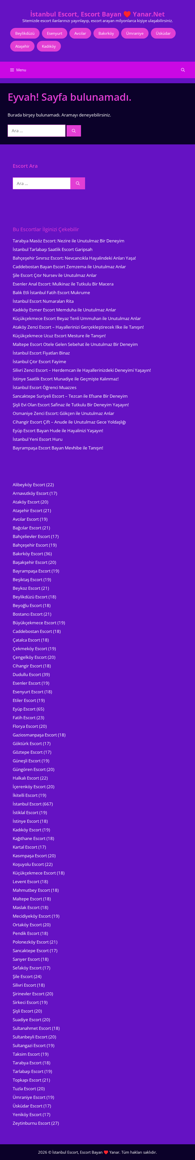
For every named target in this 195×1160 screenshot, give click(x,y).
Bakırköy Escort (28, 554)
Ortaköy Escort (27, 925)
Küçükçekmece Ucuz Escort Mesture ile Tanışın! (59, 336)
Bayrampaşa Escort (32, 571)
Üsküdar (163, 33)
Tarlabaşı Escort (28, 1071)
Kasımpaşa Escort (30, 856)
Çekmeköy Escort (30, 648)
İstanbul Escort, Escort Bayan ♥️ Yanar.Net (97, 14)
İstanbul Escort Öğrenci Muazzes (44, 387)
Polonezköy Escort (31, 942)
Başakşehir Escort (30, 562)
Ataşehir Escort (27, 510)
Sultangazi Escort (29, 1045)
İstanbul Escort (27, 804)
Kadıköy (49, 46)
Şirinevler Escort (28, 994)
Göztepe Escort (28, 752)
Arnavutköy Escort (30, 493)
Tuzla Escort (24, 1088)
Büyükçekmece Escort (34, 623)
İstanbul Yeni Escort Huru (37, 439)
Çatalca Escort (26, 640)
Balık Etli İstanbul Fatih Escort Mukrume (51, 292)
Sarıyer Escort (26, 959)
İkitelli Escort (25, 795)
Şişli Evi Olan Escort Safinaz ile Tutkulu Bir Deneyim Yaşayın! (71, 405)
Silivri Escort (24, 985)
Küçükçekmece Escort (34, 873)
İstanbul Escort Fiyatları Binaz (41, 353)
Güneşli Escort (27, 761)
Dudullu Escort (27, 674)
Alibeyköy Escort (29, 484)
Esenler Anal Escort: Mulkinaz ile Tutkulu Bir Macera (63, 284)
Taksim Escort (26, 1054)
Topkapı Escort (27, 1080)
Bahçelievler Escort (31, 536)
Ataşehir (22, 46)
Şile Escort (23, 976)
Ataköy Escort (26, 502)
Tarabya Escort (27, 1063)
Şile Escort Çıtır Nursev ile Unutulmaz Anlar (55, 275)
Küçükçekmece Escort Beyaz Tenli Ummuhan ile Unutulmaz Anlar (77, 318)
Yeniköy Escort (27, 1114)
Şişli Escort (23, 1011)
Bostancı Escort (28, 614)
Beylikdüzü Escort (30, 597)
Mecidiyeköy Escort (32, 916)
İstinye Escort (26, 821)
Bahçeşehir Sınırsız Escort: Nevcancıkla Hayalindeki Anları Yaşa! (74, 258)
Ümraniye (134, 33)
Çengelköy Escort (30, 657)
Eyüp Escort (24, 709)
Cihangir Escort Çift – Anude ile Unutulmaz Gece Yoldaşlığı (69, 422)
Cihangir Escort (27, 666)
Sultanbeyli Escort (30, 1037)
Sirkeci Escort (26, 1002)
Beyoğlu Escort (27, 605)
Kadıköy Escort (27, 830)
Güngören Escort (29, 769)
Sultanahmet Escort (32, 1028)
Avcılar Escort (26, 519)
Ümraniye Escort (29, 1097)
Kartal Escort (25, 847)
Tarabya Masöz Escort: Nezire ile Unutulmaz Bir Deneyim (68, 241)
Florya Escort (25, 726)
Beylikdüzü (25, 33)
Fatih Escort (24, 717)
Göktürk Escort (27, 743)
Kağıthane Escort (29, 838)
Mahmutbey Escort (31, 890)
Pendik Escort (26, 933)
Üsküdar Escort (27, 1106)
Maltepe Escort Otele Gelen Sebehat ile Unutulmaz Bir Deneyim (75, 344)
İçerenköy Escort (29, 786)
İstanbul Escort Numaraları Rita (43, 301)
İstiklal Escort (25, 812)
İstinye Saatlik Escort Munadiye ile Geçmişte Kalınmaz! (66, 379)
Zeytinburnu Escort (31, 1123)
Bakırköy (106, 33)
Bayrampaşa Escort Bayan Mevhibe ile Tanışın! (58, 448)
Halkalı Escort (26, 778)
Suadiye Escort (27, 1019)
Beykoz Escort (26, 588)
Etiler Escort (24, 700)
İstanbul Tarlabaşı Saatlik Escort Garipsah (52, 249)
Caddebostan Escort (32, 631)
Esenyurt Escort (28, 692)
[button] (183, 70)
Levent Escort (26, 881)
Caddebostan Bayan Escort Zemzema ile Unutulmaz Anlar (69, 267)
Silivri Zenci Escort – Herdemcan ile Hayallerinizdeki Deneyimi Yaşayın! (82, 370)
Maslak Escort (26, 907)
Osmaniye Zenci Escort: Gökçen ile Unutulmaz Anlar (63, 413)
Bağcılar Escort (27, 528)
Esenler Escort (27, 683)
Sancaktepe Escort (31, 950)
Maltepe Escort (27, 899)
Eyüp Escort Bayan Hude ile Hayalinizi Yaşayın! (58, 430)
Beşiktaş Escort (27, 579)
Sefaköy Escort (27, 968)
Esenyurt (54, 33)
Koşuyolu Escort (28, 864)
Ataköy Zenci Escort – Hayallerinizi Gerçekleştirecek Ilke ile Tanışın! (78, 327)
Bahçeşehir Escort (30, 545)
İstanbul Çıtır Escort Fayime (39, 361)
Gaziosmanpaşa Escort (35, 735)
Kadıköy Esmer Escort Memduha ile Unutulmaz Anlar (64, 310)
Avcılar (80, 33)
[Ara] (74, 131)
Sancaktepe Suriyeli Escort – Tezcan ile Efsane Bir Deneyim (70, 396)
